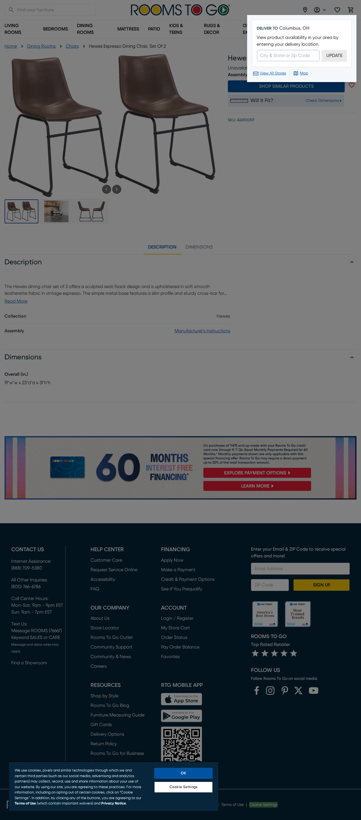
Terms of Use (25, 803)
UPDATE (334, 55)
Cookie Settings (183, 787)
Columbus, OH (294, 28)
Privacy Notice (113, 803)
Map (304, 73)
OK (183, 773)
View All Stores (273, 73)
